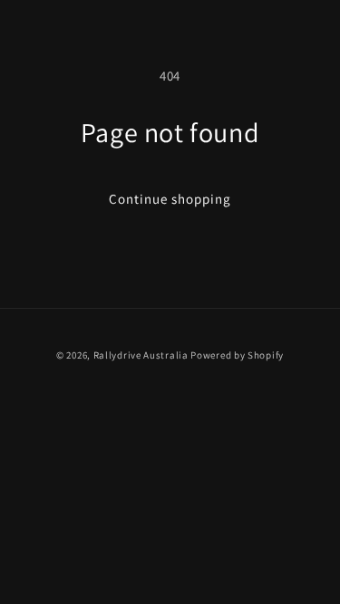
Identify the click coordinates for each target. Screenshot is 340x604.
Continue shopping (170, 198)
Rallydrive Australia (141, 355)
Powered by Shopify (237, 355)
